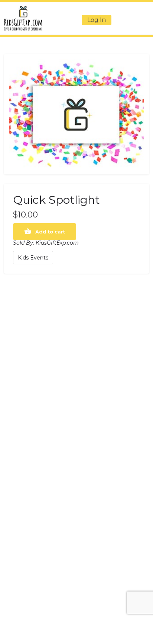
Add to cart (50, 232)
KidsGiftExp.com (57, 242)
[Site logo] (24, 18)
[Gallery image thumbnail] (76, 114)
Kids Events (33, 257)
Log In (96, 19)
